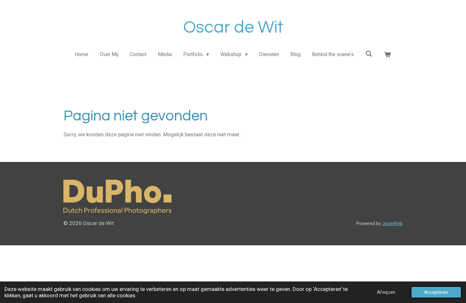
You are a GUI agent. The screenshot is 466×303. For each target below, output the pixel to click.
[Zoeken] (369, 53)
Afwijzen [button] (386, 292)
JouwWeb (392, 223)
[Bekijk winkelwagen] (387, 54)
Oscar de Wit (233, 27)
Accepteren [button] (436, 292)
